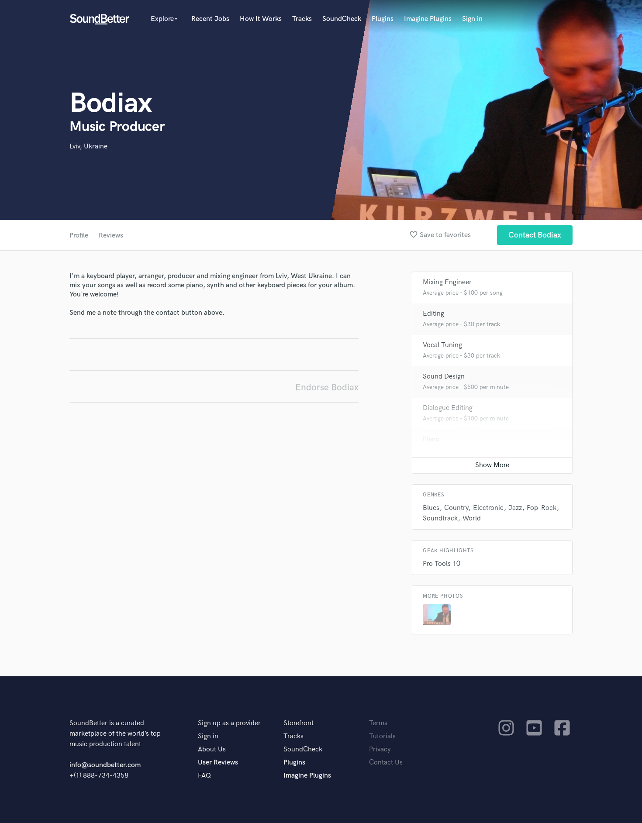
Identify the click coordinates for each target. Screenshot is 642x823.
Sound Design (444, 376)
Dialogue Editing (448, 408)
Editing (433, 314)
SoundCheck (341, 19)
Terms (378, 723)
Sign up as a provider (229, 723)
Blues (431, 508)
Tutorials (382, 736)
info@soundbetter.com (105, 765)
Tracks (302, 19)
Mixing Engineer (447, 282)
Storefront (298, 723)
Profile (78, 235)
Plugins (382, 19)
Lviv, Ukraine (88, 146)
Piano (431, 439)
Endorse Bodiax (327, 387)
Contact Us (386, 762)
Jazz (515, 508)
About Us (212, 749)
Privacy (380, 749)
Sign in (472, 19)
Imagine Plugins (428, 19)
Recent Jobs (210, 19)
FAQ (204, 775)
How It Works (261, 19)
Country (456, 508)
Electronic (488, 508)
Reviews (111, 235)
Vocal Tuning (442, 345)
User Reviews (218, 762)
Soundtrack (440, 518)
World (472, 518)
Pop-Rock (541, 508)
